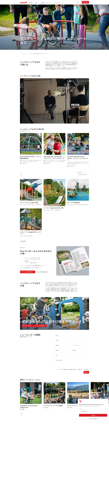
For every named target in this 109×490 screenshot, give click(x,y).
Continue (93, 415)
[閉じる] (105, 401)
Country (80, 409)
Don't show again (93, 418)
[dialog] (54, 245)
